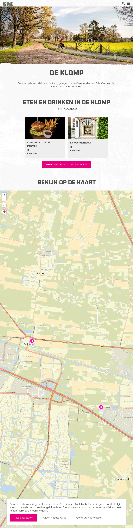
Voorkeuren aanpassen (88, 517)
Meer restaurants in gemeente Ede (66, 164)
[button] (32, 342)
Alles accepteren (23, 517)
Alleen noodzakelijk (54, 517)
